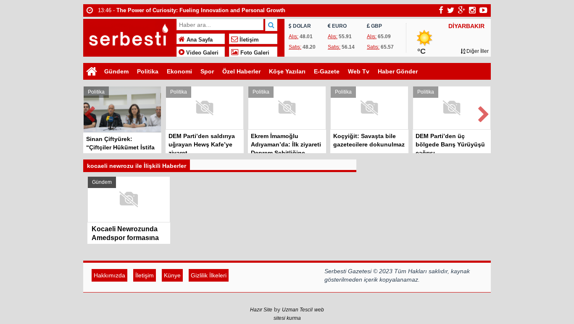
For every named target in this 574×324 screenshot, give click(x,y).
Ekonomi (179, 71)
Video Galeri (201, 53)
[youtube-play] (483, 10)
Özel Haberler (241, 71)
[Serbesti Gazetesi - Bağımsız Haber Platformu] (128, 36)
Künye (172, 275)
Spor (207, 71)
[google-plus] (461, 10)
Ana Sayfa (199, 40)
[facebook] (441, 10)
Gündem (116, 71)
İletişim (248, 40)
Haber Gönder (398, 71)
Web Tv (358, 71)
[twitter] (450, 10)
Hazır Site (261, 310)
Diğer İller (477, 51)
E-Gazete (327, 71)
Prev (90, 112)
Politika (147, 71)
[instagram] (472, 10)
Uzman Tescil (297, 310)
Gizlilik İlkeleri (208, 275)
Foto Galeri (254, 53)
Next (484, 112)
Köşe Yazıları (287, 71)
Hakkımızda (109, 275)
